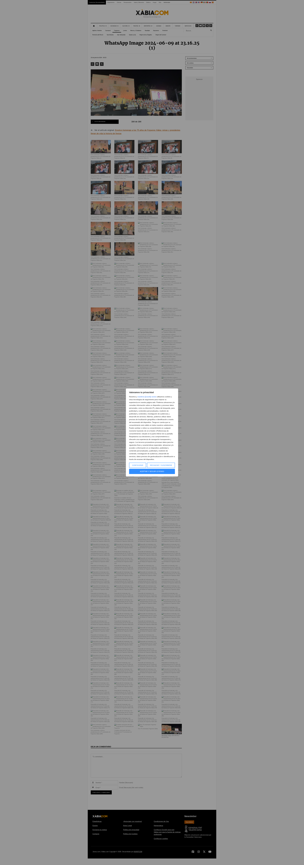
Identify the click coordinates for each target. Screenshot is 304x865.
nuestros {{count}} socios (147, 397)
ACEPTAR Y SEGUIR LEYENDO (152, 471)
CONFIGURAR (137, 465)
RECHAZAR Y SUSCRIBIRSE (161, 465)
